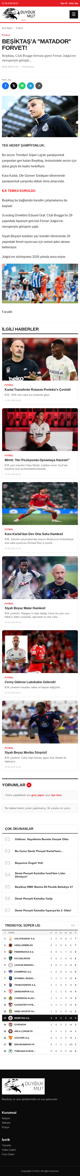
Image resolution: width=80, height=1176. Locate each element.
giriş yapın (37, 795)
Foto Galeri (8, 1154)
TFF (73, 925)
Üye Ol (64, 3)
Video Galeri (9, 1149)
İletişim (6, 1118)
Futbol (19, 28)
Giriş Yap (73, 3)
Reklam (6, 1122)
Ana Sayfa (7, 28)
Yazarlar (6, 1145)
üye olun (56, 795)
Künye (5, 1127)
